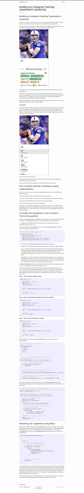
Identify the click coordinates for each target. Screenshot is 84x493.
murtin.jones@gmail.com (24, 486)
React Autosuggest (41, 472)
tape (59, 271)
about (63, 2)
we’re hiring (52, 477)
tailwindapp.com (31, 176)
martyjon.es (23, 2)
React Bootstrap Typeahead (29, 472)
